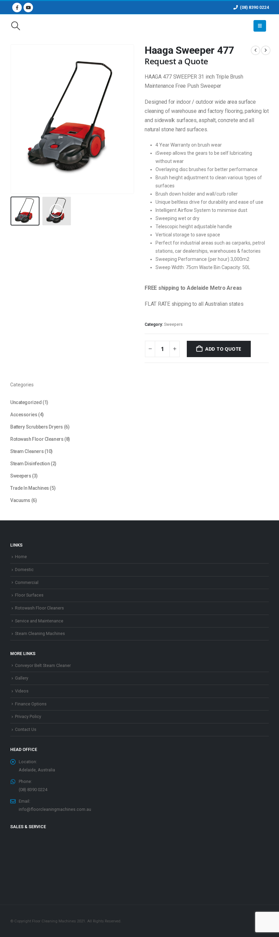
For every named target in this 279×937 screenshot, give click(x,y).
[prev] (255, 50)
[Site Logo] (139, 26)
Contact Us (25, 729)
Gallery (21, 678)
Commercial (26, 582)
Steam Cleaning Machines (40, 633)
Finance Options (31, 703)
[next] (265, 50)
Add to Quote (223, 349)
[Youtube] (28, 7)
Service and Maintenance (39, 620)
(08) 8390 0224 (254, 7)
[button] (15, 25)
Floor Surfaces (29, 595)
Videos (22, 690)
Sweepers (173, 324)
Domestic (24, 569)
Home (21, 556)
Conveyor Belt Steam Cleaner (43, 665)
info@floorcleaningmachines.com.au (55, 809)
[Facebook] (17, 7)
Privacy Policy (28, 716)
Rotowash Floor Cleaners (39, 607)
